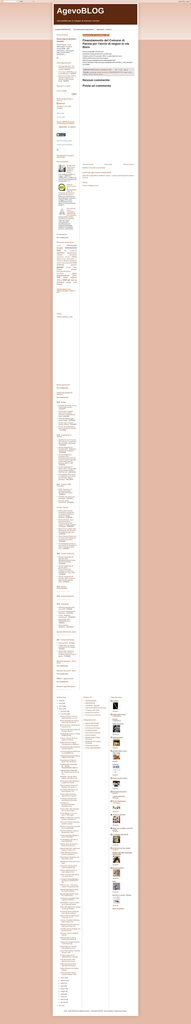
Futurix (115, 719)
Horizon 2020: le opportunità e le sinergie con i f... (69, 916)
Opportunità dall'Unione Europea (95, 708)
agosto (63, 983)
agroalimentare (72, 253)
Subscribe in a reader (63, 86)
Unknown (62, 103)
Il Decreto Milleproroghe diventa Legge (66, 419)
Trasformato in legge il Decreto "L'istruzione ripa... (70, 943)
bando (99, 72)
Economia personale (120, 791)
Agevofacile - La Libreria (67, 127)
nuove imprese (70, 277)
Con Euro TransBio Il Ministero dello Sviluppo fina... (69, 921)
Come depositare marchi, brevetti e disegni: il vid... (68, 973)
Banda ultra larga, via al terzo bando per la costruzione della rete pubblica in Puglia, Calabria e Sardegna (67, 523)
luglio (62, 986)
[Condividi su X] (123, 70)
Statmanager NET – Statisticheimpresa (64, 620)
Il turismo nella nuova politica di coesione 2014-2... (70, 730)
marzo (63, 996)
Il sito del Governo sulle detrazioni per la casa (67, 960)
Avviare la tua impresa (92, 712)
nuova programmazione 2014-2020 (67, 275)
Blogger (124, 1011)
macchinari (60, 273)
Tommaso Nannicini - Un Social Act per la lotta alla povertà (66, 67)
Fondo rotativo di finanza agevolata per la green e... (69, 795)
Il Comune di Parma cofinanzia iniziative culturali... (69, 822)
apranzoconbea (118, 737)
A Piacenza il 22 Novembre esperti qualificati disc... (68, 866)
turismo (59, 284)
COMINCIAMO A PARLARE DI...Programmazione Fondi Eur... (69, 772)
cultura (74, 257)
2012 (60, 1005)
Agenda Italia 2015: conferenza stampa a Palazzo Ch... (70, 849)
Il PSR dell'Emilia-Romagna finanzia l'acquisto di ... (68, 853)
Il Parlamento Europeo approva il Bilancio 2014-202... (70, 756)
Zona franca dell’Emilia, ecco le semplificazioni (67, 72)
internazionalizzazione (64, 271)
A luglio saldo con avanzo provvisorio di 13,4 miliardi (66, 646)
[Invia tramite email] (119, 70)
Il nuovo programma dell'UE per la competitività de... (70, 752)
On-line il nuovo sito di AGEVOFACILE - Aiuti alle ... (69, 956)
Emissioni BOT (63, 643)
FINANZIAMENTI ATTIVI (116, 72)
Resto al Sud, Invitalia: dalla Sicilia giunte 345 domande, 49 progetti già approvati (67, 530)
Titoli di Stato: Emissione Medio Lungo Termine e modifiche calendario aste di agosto (67, 653)
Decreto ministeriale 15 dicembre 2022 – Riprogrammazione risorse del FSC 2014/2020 (66, 559)
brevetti (67, 257)
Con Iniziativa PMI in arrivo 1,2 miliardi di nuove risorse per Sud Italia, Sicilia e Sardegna (67, 477)
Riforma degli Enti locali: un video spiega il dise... (68, 871)
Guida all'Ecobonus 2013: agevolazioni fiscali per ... (68, 964)
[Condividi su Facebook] (125, 70)
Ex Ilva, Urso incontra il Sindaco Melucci (65, 423)
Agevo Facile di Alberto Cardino (64, 140)
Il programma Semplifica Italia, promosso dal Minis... (69, 899)
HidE (114, 881)
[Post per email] (115, 69)
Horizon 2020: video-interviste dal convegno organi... (69, 809)
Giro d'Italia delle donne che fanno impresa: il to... (69, 790)
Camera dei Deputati (91, 725)
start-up (95, 74)
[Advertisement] (108, 147)
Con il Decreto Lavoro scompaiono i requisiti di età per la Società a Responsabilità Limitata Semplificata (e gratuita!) (67, 213)
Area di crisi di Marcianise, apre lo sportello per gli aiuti (67, 427)
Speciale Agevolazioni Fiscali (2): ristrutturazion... (69, 894)
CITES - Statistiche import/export (64, 616)
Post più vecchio (129, 164)
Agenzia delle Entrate (92, 723)
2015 (60, 703)
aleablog (115, 764)
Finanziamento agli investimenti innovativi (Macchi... (70, 747)
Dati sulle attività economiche (63, 501)
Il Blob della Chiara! (119, 714)
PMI (59, 250)
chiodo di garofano (119, 814)
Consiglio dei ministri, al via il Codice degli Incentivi (67, 406)
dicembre (64, 711)
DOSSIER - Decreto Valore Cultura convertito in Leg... (69, 777)
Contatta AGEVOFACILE (62, 29)
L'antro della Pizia (119, 796)
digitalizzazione (61, 259)
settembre (64, 980)
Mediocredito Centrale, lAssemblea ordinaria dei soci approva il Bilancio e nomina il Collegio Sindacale (66, 514)
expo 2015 (69, 263)
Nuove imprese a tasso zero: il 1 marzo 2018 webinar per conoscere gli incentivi (67, 537)
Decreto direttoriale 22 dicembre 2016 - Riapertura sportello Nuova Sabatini (67, 449)
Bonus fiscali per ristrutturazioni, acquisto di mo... (70, 726)
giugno (63, 988)
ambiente (60, 255)
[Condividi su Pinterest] (127, 70)
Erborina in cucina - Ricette (122, 895)
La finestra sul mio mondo (121, 848)
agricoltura (61, 253)
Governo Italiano (90, 735)
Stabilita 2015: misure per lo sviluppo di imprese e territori (71, 169)
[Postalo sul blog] (121, 70)
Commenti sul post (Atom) (97, 168)
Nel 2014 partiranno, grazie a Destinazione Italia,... (69, 831)
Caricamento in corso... (64, 591)
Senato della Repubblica (93, 748)
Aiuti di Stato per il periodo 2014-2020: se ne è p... (68, 947)
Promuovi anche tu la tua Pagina (64, 144)
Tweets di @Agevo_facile (90, 185)
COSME (59, 245)
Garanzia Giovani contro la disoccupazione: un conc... (69, 717)
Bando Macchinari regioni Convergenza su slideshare (69, 743)
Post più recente (88, 164)
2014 (60, 706)
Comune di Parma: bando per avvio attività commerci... (69, 912)
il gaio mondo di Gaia (120, 778)
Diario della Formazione (92, 732)
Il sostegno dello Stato (92, 710)
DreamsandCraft (118, 868)
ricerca (59, 280)
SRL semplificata (70, 250)
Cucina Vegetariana (119, 801)
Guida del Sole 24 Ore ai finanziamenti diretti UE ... (69, 938)
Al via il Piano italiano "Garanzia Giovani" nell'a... (70, 951)
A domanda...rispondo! (92, 705)
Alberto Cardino (60, 113)
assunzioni (60, 257)
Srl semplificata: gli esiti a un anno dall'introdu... (69, 840)
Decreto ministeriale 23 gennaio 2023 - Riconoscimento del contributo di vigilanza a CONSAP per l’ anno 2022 (66, 569)
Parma (91, 74)
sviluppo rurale (71, 282)
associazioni (73, 255)
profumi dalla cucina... (120, 751)
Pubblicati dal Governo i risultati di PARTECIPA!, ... (70, 734)
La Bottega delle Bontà (120, 834)
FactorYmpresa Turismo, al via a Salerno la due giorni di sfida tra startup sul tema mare (67, 546)
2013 (60, 709)
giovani (60, 267)
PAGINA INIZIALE (90, 700)
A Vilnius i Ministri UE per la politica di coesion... (68, 739)
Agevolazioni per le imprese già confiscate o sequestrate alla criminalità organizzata (67, 441)
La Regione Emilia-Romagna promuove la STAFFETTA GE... (69, 880)
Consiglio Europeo (91, 730)
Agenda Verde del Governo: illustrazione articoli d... (69, 844)
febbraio (63, 999)
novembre (64, 714)
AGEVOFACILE (90, 703)
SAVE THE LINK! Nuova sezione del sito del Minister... (70, 907)
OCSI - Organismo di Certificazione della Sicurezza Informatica (65, 491)
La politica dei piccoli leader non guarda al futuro (70, 929)
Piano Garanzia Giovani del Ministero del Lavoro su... (69, 786)
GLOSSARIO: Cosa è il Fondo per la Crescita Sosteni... (69, 903)
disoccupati (70, 259)
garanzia (74, 265)
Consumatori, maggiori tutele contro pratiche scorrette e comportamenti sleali (66, 413)
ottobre (63, 977)
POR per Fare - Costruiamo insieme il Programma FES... (70, 885)
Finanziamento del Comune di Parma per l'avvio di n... (69, 925)
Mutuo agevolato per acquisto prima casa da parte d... (69, 721)
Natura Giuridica (118, 724)
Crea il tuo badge (61, 117)
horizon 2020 (71, 267)
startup (100, 74)
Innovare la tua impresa (92, 715)
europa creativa (61, 263)
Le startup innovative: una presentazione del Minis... (69, 799)
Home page (108, 164)
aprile (62, 994)
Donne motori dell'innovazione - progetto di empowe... (70, 781)
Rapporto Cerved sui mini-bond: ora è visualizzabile (70, 827)
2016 (60, 700)
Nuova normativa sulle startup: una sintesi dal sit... (69, 875)
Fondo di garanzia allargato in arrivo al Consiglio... (69, 836)
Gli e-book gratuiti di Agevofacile (83, 29)
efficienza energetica (70, 261)
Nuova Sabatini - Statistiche (63, 626)
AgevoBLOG (80, 10)
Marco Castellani (118, 908)
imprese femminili (67, 269)
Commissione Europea (92, 728)
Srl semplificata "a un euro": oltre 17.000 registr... (69, 814)
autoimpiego (92, 72)
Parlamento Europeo (91, 745)
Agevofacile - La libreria (104, 29)
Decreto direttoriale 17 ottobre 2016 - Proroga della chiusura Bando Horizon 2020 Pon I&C (67, 469)
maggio (63, 991)
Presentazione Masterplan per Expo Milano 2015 (69, 858)
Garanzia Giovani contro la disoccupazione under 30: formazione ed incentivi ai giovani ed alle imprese (67, 189)
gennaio (63, 1002)
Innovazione (71, 248)
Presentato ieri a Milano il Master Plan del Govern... (69, 761)
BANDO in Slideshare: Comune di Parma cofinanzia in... (70, 818)
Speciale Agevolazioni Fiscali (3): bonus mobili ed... (69, 890)
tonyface (116, 701)
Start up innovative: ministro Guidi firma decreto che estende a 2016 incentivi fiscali (67, 78)
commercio (104, 72)
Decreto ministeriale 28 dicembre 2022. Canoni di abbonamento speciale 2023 (66, 579)
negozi (126, 72)
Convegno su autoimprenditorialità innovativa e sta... (67, 804)
